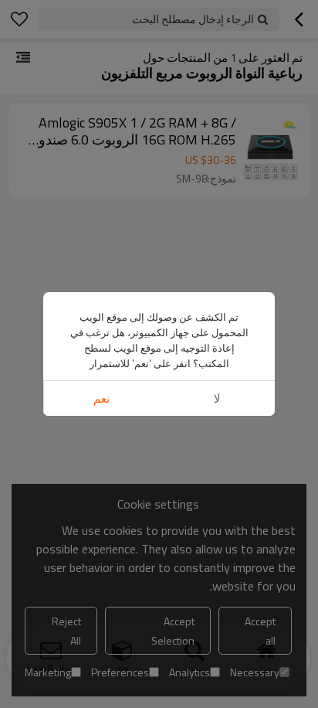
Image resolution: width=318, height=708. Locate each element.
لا (217, 398)
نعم (101, 398)
